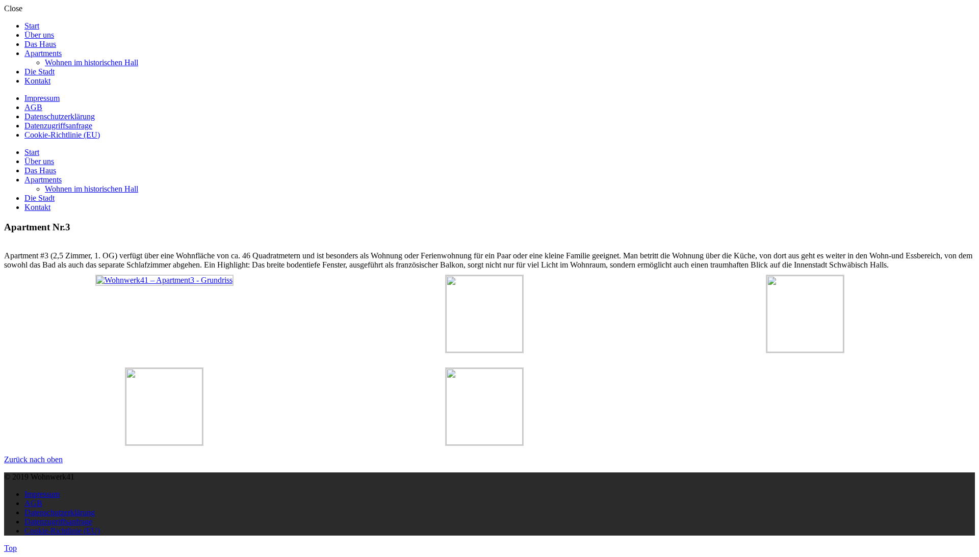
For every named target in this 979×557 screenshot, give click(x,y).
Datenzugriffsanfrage (58, 125)
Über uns (39, 35)
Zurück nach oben (33, 459)
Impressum (42, 98)
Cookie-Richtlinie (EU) (62, 134)
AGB (33, 107)
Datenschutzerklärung (59, 116)
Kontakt (37, 80)
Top (10, 548)
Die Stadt (39, 71)
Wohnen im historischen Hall (91, 62)
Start (31, 25)
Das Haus (40, 44)
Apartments (43, 53)
